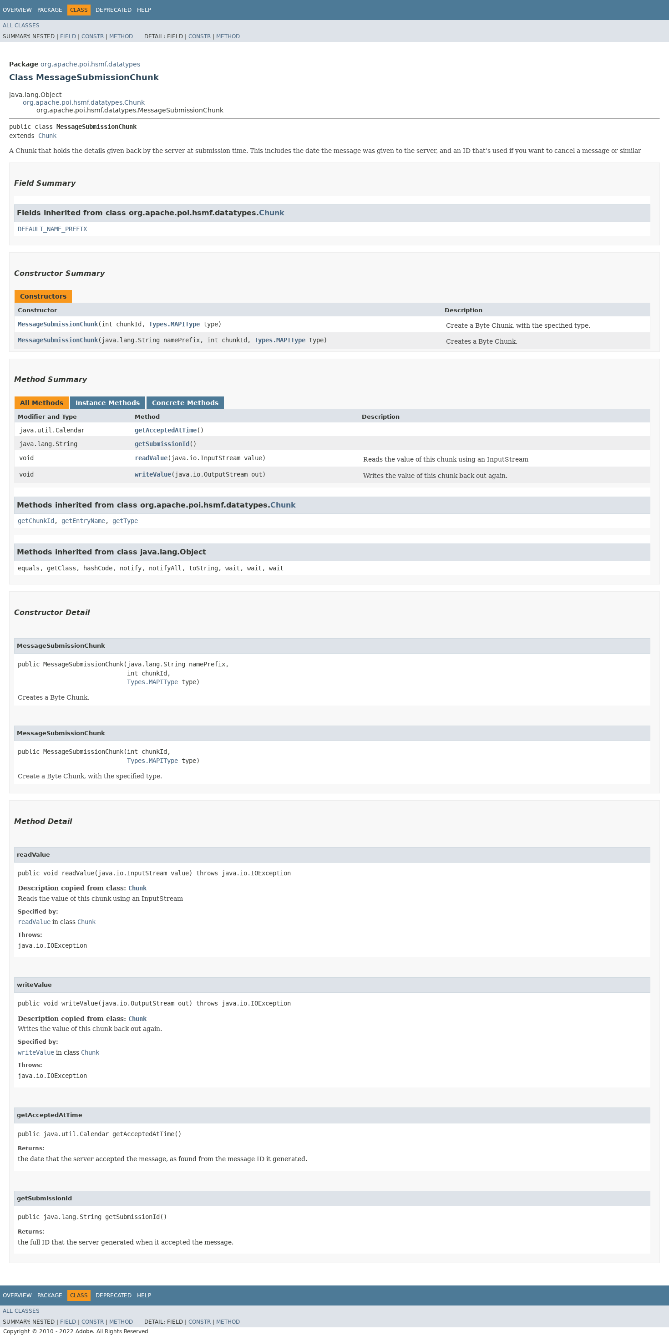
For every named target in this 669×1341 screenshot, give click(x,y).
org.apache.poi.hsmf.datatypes (90, 64)
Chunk (47, 135)
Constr (92, 36)
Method (121, 36)
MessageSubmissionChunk (58, 324)
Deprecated (114, 10)
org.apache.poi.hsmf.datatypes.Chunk (84, 102)
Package (49, 10)
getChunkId (36, 520)
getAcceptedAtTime (166, 430)
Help (144, 10)
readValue (151, 458)
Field (68, 36)
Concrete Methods (185, 402)
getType (125, 520)
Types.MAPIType (174, 324)
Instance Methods (108, 402)
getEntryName (83, 520)
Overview (17, 10)
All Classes (21, 25)
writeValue (153, 474)
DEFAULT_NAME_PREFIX (52, 229)
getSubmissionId (162, 443)
